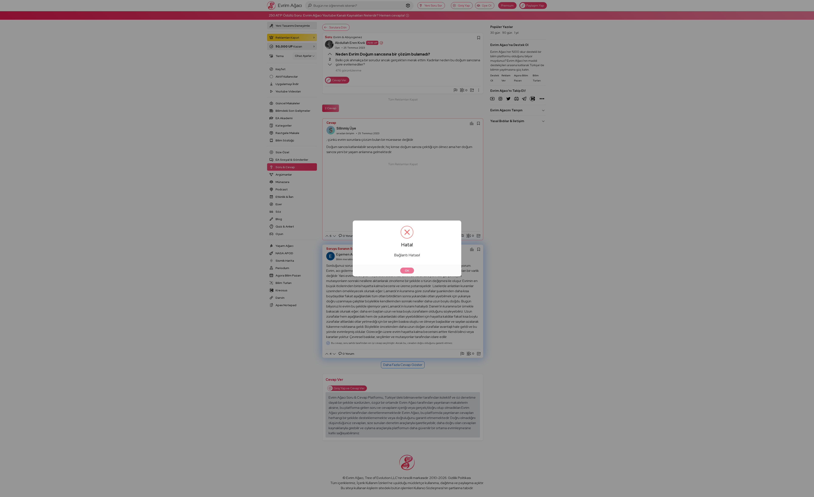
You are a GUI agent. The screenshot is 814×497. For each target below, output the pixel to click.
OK (407, 270)
